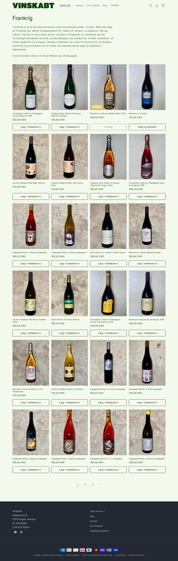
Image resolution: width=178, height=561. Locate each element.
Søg (92, 516)
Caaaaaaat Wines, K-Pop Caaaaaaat (145, 389)
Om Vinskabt (96, 526)
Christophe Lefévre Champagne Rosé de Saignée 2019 (146, 184)
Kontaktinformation (136, 555)
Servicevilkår (120, 555)
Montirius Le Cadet (138, 113)
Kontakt (94, 521)
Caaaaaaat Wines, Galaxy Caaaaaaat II (69, 252)
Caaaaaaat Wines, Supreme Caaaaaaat (147, 459)
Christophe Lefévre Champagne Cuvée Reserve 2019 (28, 114)
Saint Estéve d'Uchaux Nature (65, 319)
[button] (66, 5)
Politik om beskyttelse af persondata (97, 555)
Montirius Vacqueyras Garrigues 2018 (146, 319)
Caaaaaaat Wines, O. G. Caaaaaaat (106, 459)
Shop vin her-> (97, 511)
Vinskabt (44, 555)
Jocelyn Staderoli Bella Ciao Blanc (67, 389)
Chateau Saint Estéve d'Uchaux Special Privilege (66, 114)
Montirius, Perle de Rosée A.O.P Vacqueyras (28, 390)
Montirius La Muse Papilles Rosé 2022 (108, 113)
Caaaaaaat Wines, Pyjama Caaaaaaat (68, 459)
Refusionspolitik (72, 555)
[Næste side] (100, 484)
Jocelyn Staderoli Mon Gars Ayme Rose (67, 184)
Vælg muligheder (147, 127)
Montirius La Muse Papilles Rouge (145, 252)
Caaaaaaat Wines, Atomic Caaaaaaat (29, 252)
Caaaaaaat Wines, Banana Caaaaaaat (30, 459)
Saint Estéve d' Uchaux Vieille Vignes (107, 252)
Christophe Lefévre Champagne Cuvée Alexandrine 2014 (105, 320)
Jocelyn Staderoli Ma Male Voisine (29, 183)
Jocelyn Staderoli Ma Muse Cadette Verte (29, 320)
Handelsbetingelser (99, 530)
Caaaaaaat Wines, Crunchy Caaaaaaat (107, 389)
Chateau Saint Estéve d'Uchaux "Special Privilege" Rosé (105, 184)
